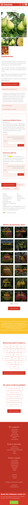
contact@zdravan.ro (6, 2)
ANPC (14, 470)
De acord (14, 502)
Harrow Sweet (7, 231)
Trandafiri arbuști (14, 392)
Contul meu (14, 476)
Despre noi (14, 446)
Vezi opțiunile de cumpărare (10, 84)
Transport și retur (14, 465)
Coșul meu (14, 474)
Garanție (14, 468)
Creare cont (24, 2)
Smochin (10, 362)
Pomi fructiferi (18, 8)
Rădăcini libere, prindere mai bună (9, 89)
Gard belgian (7, 244)
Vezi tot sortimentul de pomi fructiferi (14, 373)
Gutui (20, 346)
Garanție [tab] (16, 188)
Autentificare (16, 2)
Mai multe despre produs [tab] (8, 184)
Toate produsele (14, 308)
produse (11, 8)
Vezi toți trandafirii (14, 411)
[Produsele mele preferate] (25, 4)
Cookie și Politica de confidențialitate (15, 449)
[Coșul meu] (23, 4)
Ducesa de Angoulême (21, 283)
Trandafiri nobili (14, 431)
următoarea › (15, 303)
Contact (14, 453)
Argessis (7, 295)
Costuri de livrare (14, 463)
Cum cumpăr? (15, 460)
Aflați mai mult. (16, 498)
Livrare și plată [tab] (6, 188)
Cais (10, 354)
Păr (23, 8)
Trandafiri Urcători (14, 404)
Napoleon (7, 269)
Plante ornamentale (14, 436)
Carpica (7, 257)
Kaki (22, 358)
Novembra (7, 282)
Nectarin (7, 358)
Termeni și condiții (14, 448)
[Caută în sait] (20, 4)
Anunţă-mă (20, 145)
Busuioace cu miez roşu (21, 270)
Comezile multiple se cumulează (9, 109)
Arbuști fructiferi (14, 434)
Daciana (21, 295)
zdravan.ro (5, 8)
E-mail (5, 140)
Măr (7, 346)
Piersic (18, 354)
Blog (14, 451)
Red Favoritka (21, 231)
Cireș (7, 350)
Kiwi (15, 358)
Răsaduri (14, 437)
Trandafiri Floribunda (14, 396)
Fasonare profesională (7, 105)
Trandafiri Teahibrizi (14, 400)
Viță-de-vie (14, 432)
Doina (21, 244)
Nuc (19, 362)
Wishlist (14, 477)
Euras (21, 257)
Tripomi (14, 366)
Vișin (14, 350)
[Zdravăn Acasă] (8, 4)
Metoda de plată (14, 462)
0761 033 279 (17, 0)
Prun (21, 350)
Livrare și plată (14, 467)
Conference (14, 10)
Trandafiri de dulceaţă (14, 388)
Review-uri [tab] (20, 184)
